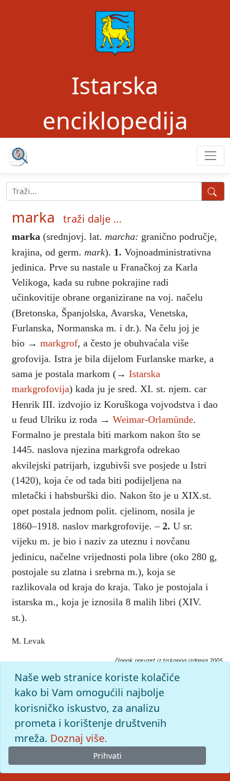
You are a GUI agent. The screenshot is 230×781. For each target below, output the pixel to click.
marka (33, 217)
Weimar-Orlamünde (153, 419)
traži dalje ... (92, 218)
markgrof (59, 343)
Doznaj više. (78, 738)
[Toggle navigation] (210, 155)
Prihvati (107, 755)
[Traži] (213, 191)
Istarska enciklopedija (115, 102)
